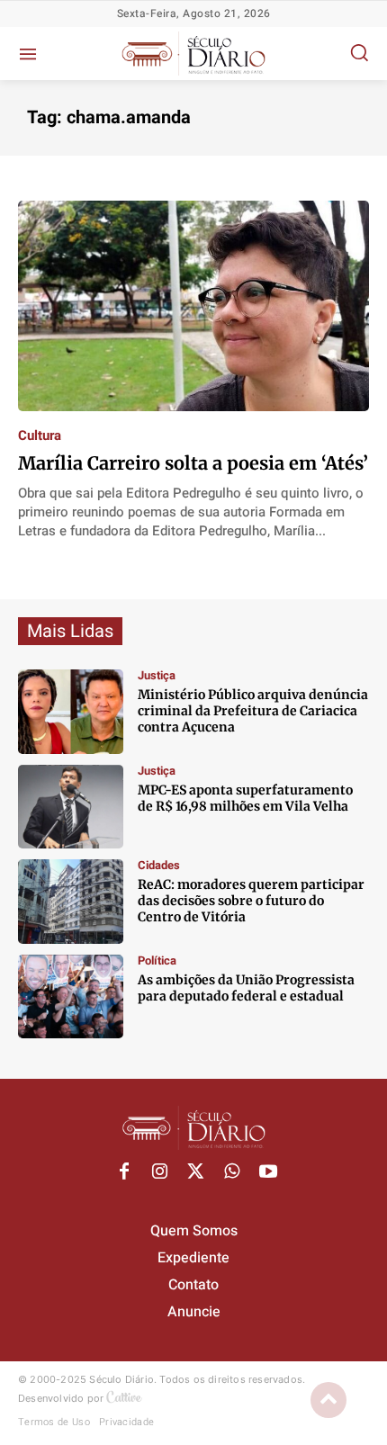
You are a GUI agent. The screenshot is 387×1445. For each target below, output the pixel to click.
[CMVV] (70, 807)
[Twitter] (196, 1172)
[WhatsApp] (232, 1172)
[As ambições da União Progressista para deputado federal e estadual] (70, 997)
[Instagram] (160, 1172)
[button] (359, 52)
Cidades (159, 865)
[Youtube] (268, 1172)
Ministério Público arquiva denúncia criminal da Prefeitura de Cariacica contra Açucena (253, 711)
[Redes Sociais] (70, 711)
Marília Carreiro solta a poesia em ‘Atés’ (193, 463)
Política (157, 960)
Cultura (39, 436)
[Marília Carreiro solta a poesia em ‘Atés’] (193, 306)
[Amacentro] (70, 901)
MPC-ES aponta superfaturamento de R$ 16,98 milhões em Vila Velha (245, 798)
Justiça (157, 675)
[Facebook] (124, 1172)
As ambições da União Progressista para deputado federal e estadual (246, 988)
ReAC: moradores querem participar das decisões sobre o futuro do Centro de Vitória (251, 900)
